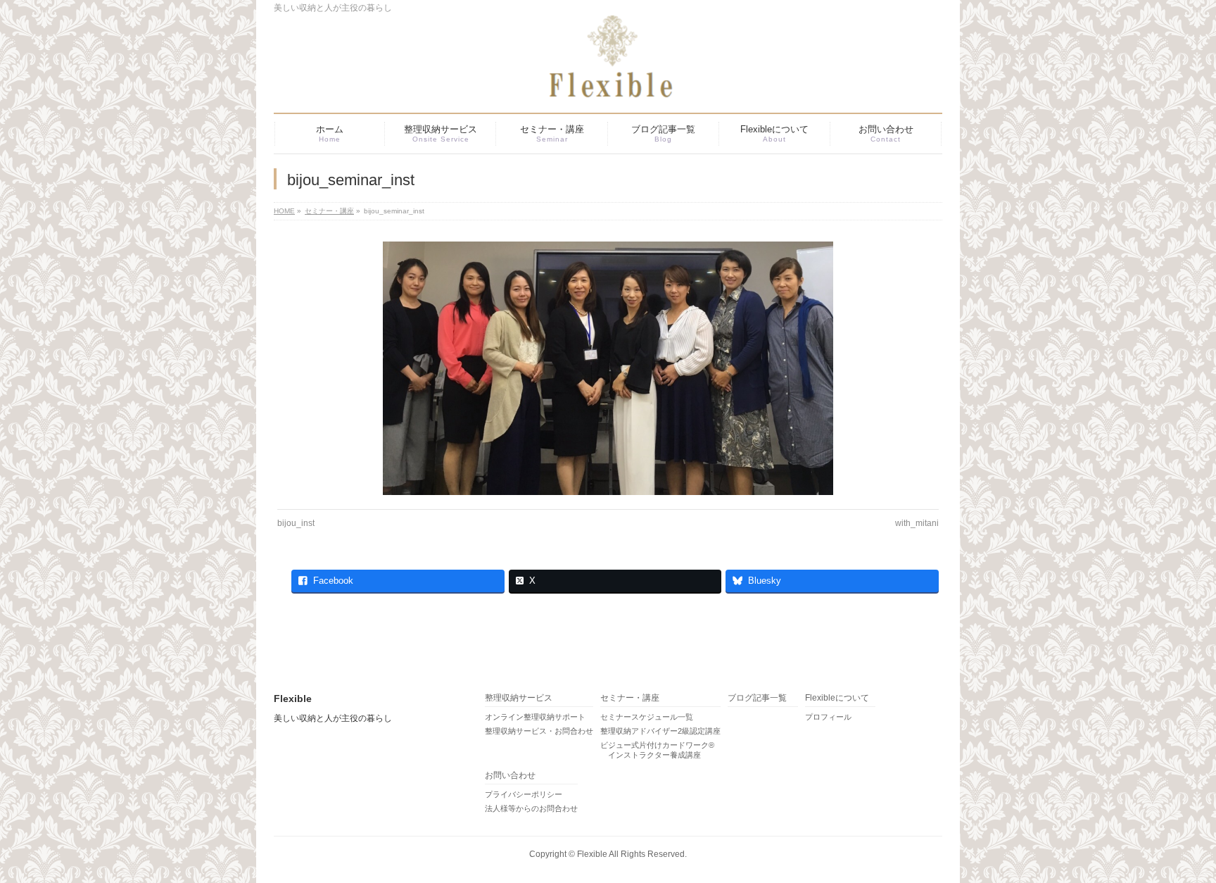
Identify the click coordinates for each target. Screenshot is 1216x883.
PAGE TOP (1178, 843)
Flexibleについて (837, 698)
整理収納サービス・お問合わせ (539, 731)
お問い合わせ (510, 775)
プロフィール (828, 717)
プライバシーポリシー (523, 794)
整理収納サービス (518, 698)
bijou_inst (296, 523)
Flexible (592, 854)
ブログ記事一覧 (757, 698)
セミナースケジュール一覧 (646, 717)
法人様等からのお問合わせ (531, 808)
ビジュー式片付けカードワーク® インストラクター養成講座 (657, 750)
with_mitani (917, 523)
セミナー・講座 (629, 698)
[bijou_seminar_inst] (608, 368)
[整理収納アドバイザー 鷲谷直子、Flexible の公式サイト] (590, 82)
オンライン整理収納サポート (535, 717)
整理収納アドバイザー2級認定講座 (660, 731)
